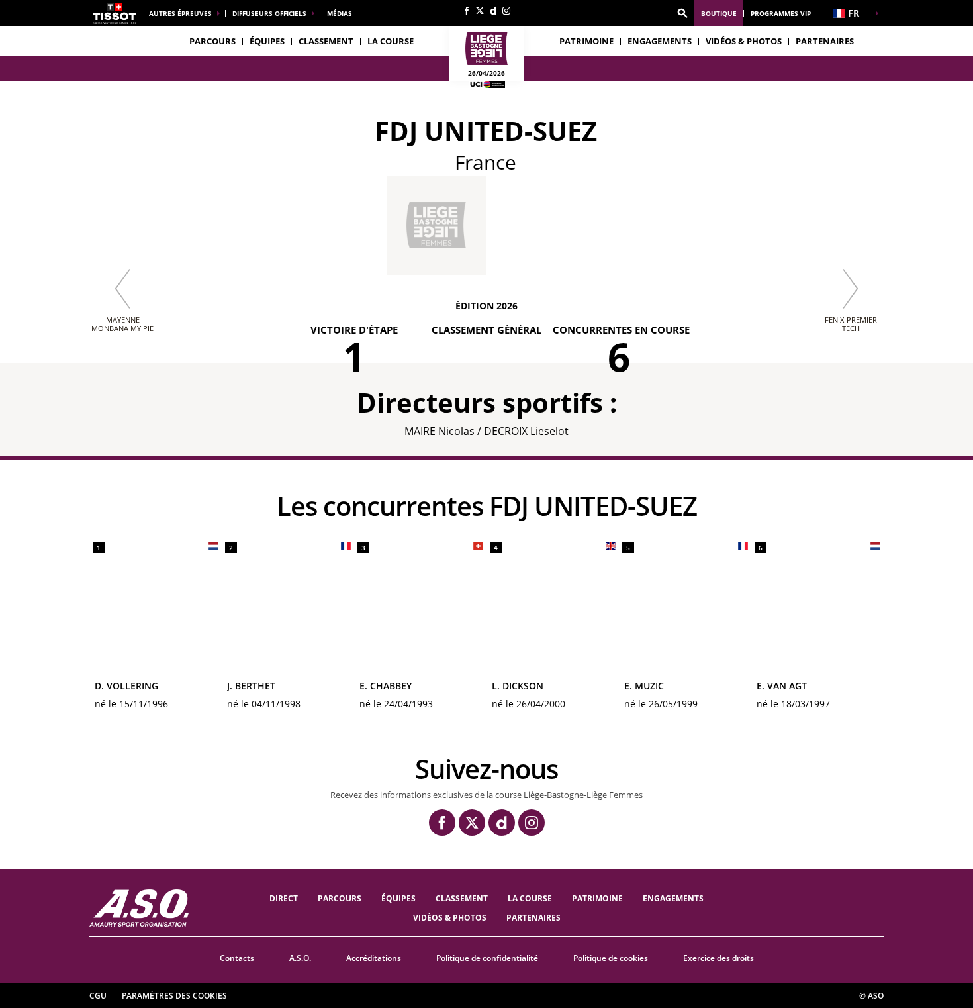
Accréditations (373, 958)
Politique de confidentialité (487, 958)
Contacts (237, 958)
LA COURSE (530, 898)
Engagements (673, 898)
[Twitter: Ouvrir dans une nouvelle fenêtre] (480, 11)
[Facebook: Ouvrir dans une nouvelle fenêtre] (467, 11)
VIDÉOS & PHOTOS (744, 41)
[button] (682, 13)
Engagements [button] (659, 41)
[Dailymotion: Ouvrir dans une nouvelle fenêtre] (493, 11)
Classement (326, 41)
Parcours (212, 41)
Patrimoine (586, 41)
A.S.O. (300, 958)
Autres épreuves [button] (180, 13)
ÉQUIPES (398, 898)
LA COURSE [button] (390, 41)
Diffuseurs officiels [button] (269, 13)
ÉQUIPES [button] (267, 41)
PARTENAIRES (825, 41)
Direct (283, 898)
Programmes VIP (781, 13)
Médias (339, 13)
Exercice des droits (718, 958)
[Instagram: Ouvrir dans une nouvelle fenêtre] (506, 11)
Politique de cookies (610, 958)
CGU (98, 995)
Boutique (719, 13)
